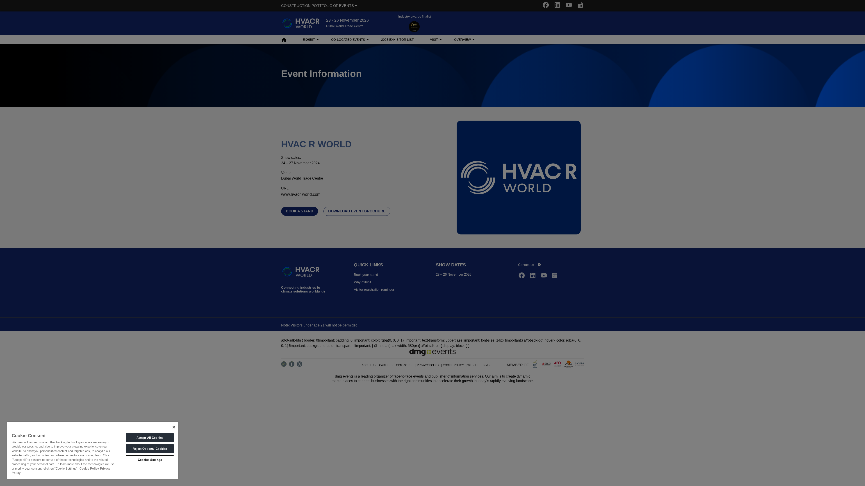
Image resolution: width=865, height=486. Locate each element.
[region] (92, 450)
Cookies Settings (150, 459)
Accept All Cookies (150, 437)
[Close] (174, 427)
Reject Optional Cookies (150, 448)
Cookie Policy (89, 468)
